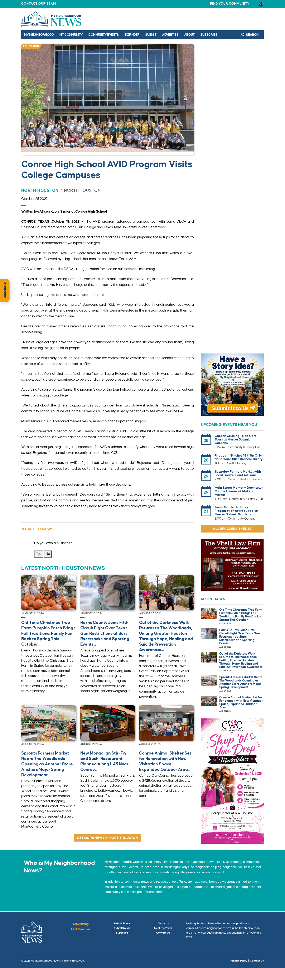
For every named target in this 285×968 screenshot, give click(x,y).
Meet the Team (163, 928)
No (48, 554)
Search (252, 34)
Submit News (122, 928)
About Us (163, 923)
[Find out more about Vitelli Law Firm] (232, 565)
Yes (39, 554)
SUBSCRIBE (4, 290)
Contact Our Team (38, 3)
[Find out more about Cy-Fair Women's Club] (232, 781)
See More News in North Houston (107, 837)
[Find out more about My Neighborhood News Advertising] (232, 384)
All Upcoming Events (232, 528)
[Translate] (261, 4)
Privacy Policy (239, 960)
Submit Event (121, 923)
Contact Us (163, 932)
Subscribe (208, 34)
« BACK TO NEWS (37, 529)
